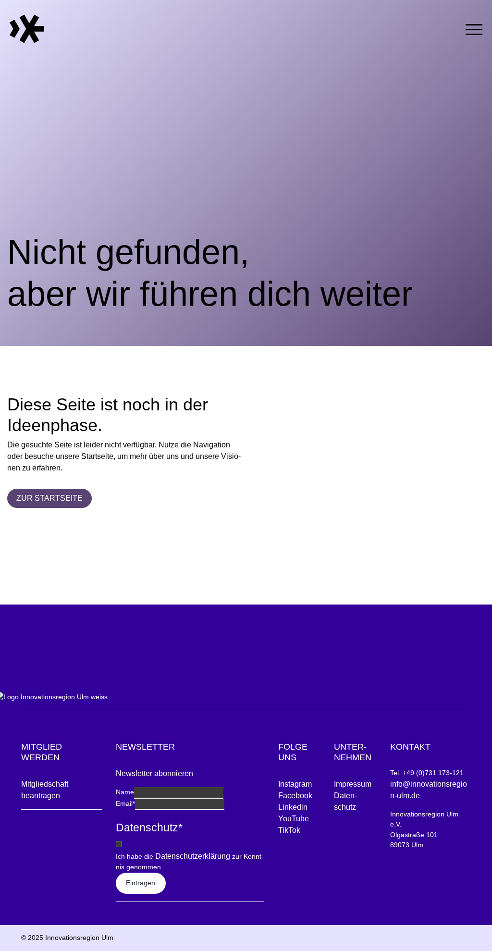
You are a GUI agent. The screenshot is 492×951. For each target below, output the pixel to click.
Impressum (352, 784)
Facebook (295, 795)
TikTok (289, 830)
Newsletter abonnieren (154, 773)
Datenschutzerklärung (192, 856)
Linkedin (293, 807)
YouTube (293, 819)
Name (125, 792)
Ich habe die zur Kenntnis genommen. (190, 861)
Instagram (295, 784)
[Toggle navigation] (474, 27)
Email (125, 803)
